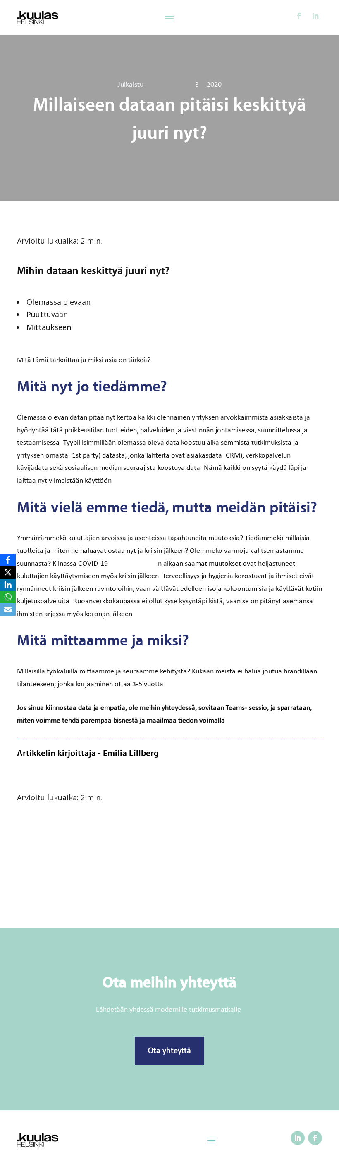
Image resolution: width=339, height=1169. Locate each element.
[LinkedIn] (8, 585)
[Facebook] (8, 560)
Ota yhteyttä (169, 1051)
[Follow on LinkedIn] (315, 16)
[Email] (8, 609)
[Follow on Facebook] (299, 16)
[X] (8, 572)
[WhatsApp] (8, 597)
